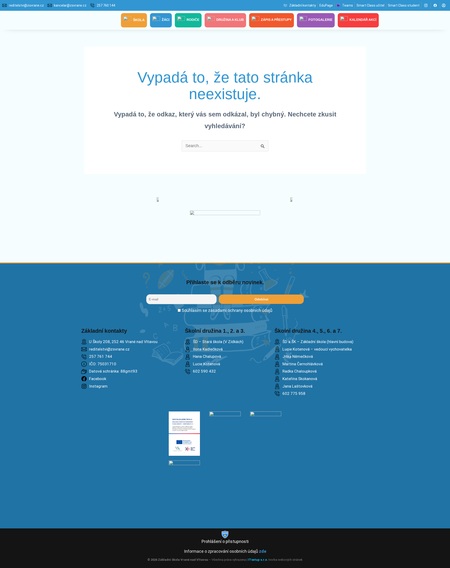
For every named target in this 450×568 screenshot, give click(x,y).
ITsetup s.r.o (257, 559)
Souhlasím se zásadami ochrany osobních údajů (226, 310)
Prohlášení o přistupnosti (225, 541)
